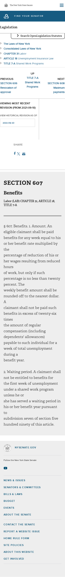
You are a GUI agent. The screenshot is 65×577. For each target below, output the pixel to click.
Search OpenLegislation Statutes (41, 36)
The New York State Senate (21, 5)
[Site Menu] (61, 5)
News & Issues (14, 480)
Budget (9, 501)
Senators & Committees (22, 487)
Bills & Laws (13, 494)
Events (9, 508)
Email (23, 154)
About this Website (19, 552)
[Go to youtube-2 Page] (6, 468)
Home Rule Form (16, 538)
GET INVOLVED (14, 559)
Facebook (14, 153)
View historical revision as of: (19, 115)
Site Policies (14, 545)
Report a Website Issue (22, 531)
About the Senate (17, 514)
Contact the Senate (19, 524)
